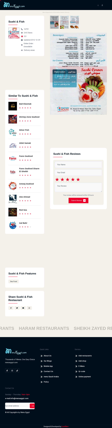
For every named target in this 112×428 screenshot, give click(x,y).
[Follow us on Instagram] (12, 370)
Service (77, 349)
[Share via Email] (23, 308)
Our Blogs (48, 361)
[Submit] (32, 405)
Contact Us (48, 371)
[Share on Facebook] (10, 308)
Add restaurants (85, 356)
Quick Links (44, 349)
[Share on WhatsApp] (29, 308)
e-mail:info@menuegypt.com (16, 398)
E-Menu (82, 366)
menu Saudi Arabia (51, 377)
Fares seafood (26, 156)
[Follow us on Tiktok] (17, 370)
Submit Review (76, 200)
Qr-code (82, 371)
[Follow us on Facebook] (7, 370)
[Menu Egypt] (14, 5)
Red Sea (23, 210)
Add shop (82, 361)
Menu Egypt (25, 412)
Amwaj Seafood (26, 184)
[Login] (102, 5)
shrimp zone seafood (29, 117)
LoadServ (64, 426)
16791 (26, 29)
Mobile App (48, 366)
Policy (46, 382)
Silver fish (24, 130)
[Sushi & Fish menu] (54, 22)
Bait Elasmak (25, 104)
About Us (47, 356)
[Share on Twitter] (17, 308)
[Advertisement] (25, 74)
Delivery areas (29, 50)
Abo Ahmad (24, 197)
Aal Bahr (23, 223)
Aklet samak (25, 143)
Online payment (85, 377)
